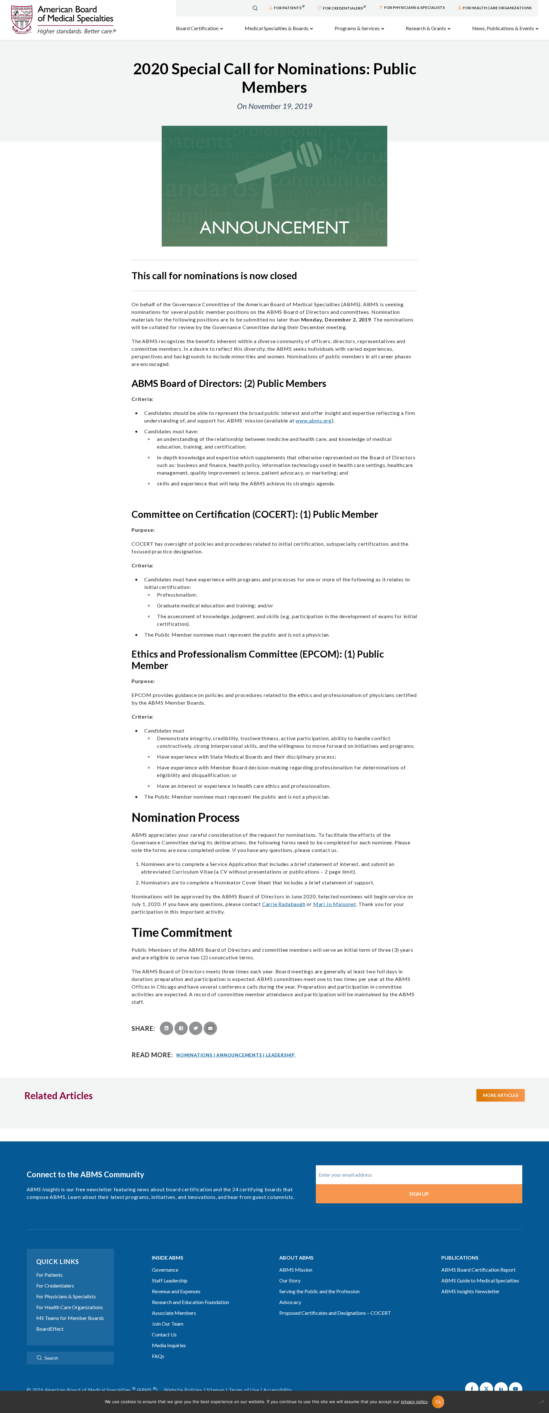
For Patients (49, 1275)
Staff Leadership (169, 1280)
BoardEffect (50, 1329)
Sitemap (216, 1390)
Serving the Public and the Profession (319, 1291)
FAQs (158, 1356)
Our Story (290, 1280)
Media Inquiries (169, 1345)
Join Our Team (167, 1324)
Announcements (240, 1055)
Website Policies (183, 1390)
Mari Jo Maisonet (334, 904)
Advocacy (290, 1302)
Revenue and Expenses (176, 1291)
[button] (471, 1389)
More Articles (500, 1095)
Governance (165, 1270)
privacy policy (414, 1401)
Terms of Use (244, 1390)
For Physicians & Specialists (66, 1296)
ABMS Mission (295, 1270)
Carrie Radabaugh (284, 904)
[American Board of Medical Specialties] (63, 20)
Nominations (195, 1055)
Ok (438, 1401)
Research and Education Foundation (190, 1302)
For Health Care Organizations (69, 1307)
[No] (541, 1405)
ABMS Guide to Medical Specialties (480, 1280)
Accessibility (277, 1390)
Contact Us (164, 1334)
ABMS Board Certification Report (478, 1270)
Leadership (280, 1055)
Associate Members (174, 1313)
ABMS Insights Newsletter (470, 1291)
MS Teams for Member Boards (70, 1318)
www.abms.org (313, 420)
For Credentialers (55, 1285)
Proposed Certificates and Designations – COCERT (335, 1313)
